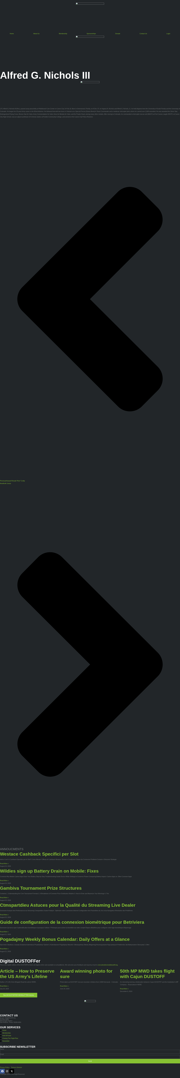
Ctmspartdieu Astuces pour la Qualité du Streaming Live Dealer (67, 905)
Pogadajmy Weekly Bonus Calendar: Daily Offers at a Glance (65, 939)
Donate (117, 33)
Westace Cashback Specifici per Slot (39, 854)
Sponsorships (91, 33)
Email (2, 1054)
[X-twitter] (11, 1071)
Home (12, 33)
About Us (36, 33)
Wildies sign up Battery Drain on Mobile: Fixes (49, 871)
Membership (63, 33)
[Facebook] (2, 1071)
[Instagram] (7, 1071)
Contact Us (143, 33)
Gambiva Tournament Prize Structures (41, 888)
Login (168, 33)
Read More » (4, 863)
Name (2, 1049)
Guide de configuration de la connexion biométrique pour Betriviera (72, 922)
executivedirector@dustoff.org (108, 965)
